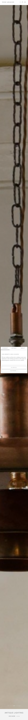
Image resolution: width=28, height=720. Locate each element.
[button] (8, 706)
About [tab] (23, 348)
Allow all (14, 367)
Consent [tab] (5, 348)
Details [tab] (14, 348)
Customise (13, 370)
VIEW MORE (12, 716)
